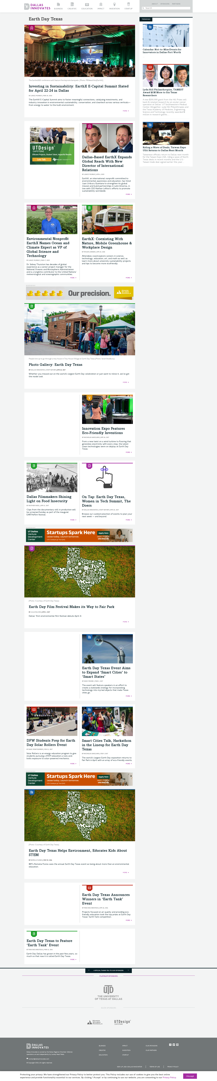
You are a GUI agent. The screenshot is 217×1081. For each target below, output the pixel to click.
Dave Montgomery (35, 749)
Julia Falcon (36, 612)
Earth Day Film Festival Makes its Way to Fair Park (71, 607)
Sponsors (165, 4)
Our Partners (151, 1050)
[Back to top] (205, 1062)
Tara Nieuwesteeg (91, 908)
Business (58, 9)
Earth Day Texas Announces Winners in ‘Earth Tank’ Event (106, 899)
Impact (101, 9)
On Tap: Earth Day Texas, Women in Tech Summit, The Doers (106, 502)
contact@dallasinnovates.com (39, 1059)
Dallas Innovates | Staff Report (43, 370)
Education (87, 9)
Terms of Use (155, 1067)
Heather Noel (33, 505)
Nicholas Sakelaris (91, 437)
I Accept (190, 1076)
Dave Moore (89, 681)
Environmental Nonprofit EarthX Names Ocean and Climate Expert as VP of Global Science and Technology (48, 247)
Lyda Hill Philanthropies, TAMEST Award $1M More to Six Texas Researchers (163, 93)
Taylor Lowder (89, 252)
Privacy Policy (173, 1067)
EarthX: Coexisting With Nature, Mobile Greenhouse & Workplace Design (107, 244)
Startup (129, 9)
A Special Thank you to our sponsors (108, 970)
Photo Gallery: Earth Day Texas (55, 365)
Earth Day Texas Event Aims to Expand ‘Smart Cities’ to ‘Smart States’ (106, 673)
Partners (176, 4)
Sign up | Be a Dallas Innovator (129, 1067)
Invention (114, 9)
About (155, 4)
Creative (72, 9)
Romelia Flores (36, 860)
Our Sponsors (151, 1046)
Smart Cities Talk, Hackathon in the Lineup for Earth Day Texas (106, 745)
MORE (125, 111)
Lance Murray (36, 96)
